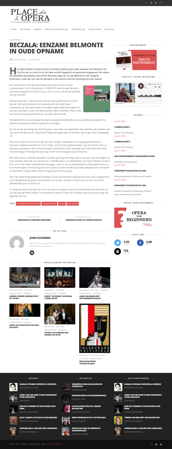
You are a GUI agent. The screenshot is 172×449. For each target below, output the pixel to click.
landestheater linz (49, 203)
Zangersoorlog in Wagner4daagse (89, 395)
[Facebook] (146, 3)
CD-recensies (15, 40)
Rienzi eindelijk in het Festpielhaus (89, 417)
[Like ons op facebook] (140, 242)
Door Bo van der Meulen (28, 432)
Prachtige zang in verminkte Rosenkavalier (86, 429)
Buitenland (84, 290)
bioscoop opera (16, 290)
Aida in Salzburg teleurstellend (87, 362)
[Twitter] (156, 3)
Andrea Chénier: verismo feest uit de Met (24, 297)
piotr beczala (73, 203)
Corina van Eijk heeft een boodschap (142, 417)
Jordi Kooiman (19, 60)
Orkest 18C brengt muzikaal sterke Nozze (58, 297)
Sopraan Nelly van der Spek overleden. (38, 428)
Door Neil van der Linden (28, 412)
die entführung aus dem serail (28, 203)
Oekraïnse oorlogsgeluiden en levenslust (87, 385)
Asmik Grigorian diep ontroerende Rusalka (90, 297)
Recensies (27, 293)
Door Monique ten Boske (28, 388)
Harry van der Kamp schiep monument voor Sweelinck (38, 396)
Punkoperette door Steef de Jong (130, 171)
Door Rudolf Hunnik (79, 390)
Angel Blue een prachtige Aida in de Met (24, 326)
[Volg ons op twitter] (117, 242)
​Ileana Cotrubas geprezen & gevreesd (37, 384)
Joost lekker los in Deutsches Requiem (38, 417)
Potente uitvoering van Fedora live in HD (56, 333)
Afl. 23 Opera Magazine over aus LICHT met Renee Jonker (144, 106)
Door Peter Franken (79, 421)
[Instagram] (151, 3)
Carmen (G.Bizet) (122, 127)
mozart (62, 203)
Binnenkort (49, 290)
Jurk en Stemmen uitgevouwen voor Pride (37, 407)
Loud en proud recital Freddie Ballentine (86, 407)
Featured (29, 290)
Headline (104, 290)
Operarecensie (96, 359)
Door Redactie (24, 401)
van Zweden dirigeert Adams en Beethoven (134, 156)
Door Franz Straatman (80, 434)
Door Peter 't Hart (78, 399)
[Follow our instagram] (117, 251)
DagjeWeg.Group (54, 444)
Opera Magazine (119, 106)
